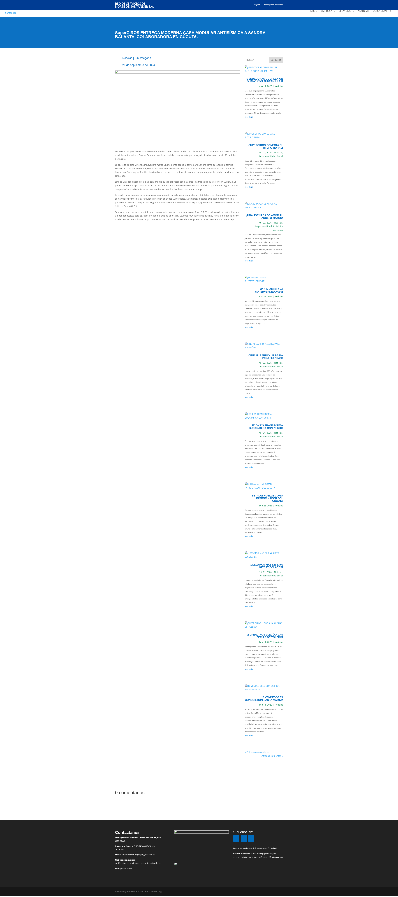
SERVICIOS (345, 11)
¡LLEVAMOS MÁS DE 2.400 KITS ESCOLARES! (266, 566)
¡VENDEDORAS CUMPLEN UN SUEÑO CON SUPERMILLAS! (264, 80)
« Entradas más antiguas (257, 752)
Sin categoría (143, 58)
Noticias (127, 58)
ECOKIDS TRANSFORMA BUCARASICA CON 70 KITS (266, 427)
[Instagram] (244, 838)
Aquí (275, 848)
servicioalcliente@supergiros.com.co (138, 854)
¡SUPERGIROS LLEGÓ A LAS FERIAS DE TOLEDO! (265, 636)
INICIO (313, 11)
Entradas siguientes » (272, 755)
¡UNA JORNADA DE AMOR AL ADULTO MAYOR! (264, 216)
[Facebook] (236, 838)
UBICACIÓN (380, 11)
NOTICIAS (363, 11)
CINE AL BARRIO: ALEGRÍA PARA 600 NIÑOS (265, 357)
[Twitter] (251, 838)
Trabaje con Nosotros (273, 5)
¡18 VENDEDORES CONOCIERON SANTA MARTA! (264, 698)
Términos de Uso (276, 857)
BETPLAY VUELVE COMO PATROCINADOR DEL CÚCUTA (267, 498)
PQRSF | (258, 5)
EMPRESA (326, 11)
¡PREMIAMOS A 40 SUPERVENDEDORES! (269, 290)
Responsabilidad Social (271, 156)
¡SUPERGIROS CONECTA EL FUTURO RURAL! (265, 146)
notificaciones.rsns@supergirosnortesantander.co (138, 863)
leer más (249, 116)
